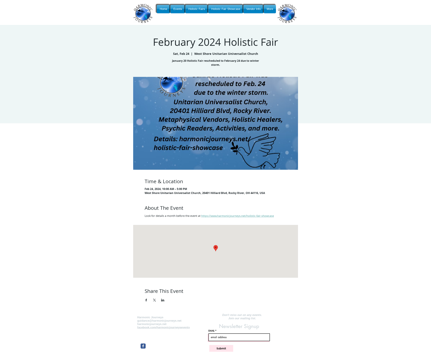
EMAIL (211, 331)
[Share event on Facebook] (146, 300)
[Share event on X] (154, 300)
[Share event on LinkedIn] (162, 300)
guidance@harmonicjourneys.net (159, 320)
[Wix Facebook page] (143, 346)
